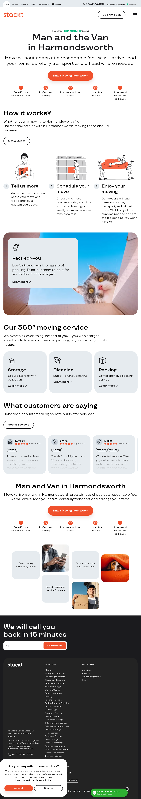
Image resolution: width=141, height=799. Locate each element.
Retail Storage (51, 733)
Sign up (73, 780)
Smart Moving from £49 (69, 75)
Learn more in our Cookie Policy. (33, 780)
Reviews (86, 673)
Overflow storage (53, 729)
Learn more (20, 282)
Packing (48, 696)
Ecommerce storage (55, 746)
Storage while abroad (55, 680)
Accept (18, 788)
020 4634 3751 (95, 4)
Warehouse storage (54, 753)
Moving (48, 670)
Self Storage (51, 710)
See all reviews (18, 424)
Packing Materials (53, 700)
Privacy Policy (89, 791)
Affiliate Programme (91, 677)
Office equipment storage (57, 726)
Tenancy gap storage (55, 677)
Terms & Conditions (70, 791)
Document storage (54, 720)
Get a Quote (16, 141)
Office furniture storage (56, 723)
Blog (84, 680)
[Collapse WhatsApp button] (127, 789)
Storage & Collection (55, 673)
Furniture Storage (53, 693)
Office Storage (52, 716)
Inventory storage (54, 756)
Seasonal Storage (53, 736)
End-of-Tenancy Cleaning (57, 703)
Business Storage (53, 713)
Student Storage (53, 687)
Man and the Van (53, 706)
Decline (48, 788)
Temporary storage (54, 743)
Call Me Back (111, 14)
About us (86, 670)
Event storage (52, 739)
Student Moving (52, 690)
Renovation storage (54, 683)
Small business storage (56, 749)
